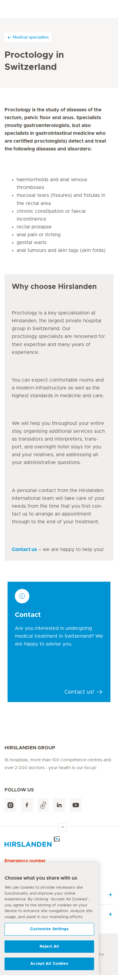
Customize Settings (49, 929)
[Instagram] (10, 805)
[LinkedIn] (59, 805)
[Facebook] (27, 805)
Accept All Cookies (49, 964)
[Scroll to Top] (62, 827)
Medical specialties (31, 37)
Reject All (49, 947)
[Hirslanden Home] (59, 841)
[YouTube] (76, 805)
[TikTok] (43, 805)
